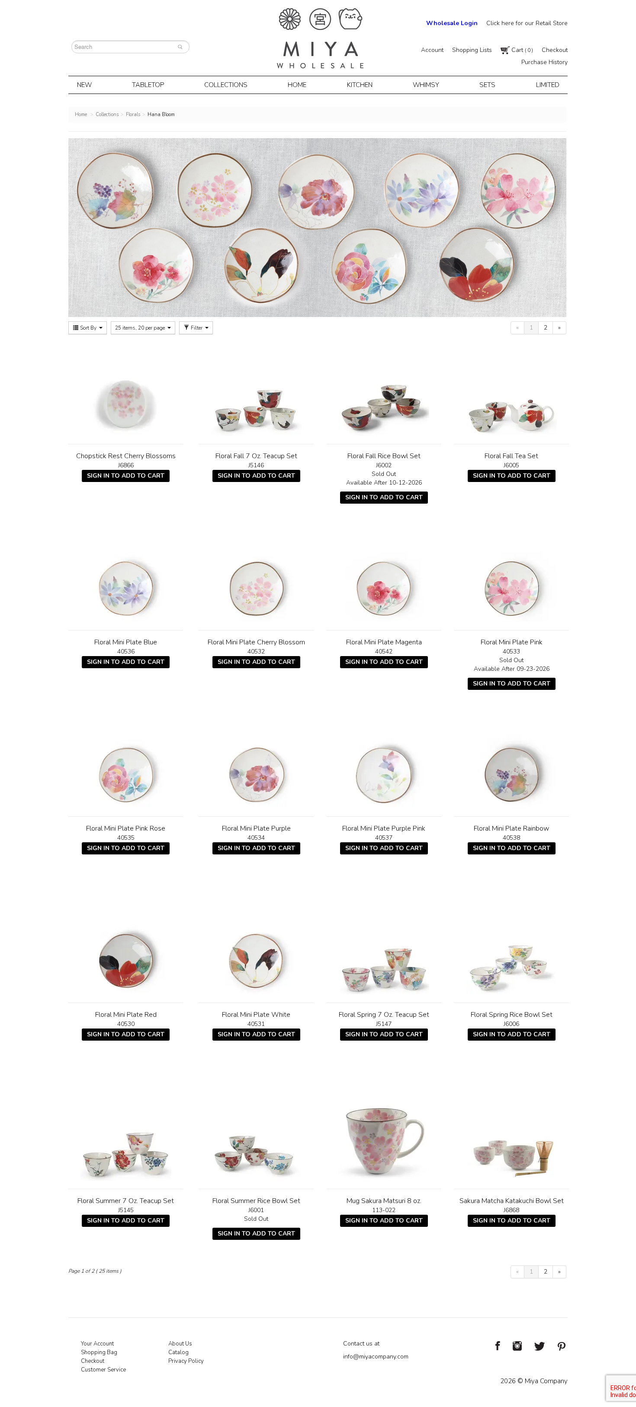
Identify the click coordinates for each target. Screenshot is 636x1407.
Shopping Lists (472, 50)
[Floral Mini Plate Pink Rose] (125, 762)
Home (297, 85)
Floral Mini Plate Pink (512, 642)
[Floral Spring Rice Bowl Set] (511, 949)
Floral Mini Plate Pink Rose (125, 828)
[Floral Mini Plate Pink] (511, 576)
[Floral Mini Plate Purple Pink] (384, 762)
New (84, 85)
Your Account (97, 1344)
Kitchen (360, 85)
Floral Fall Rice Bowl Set (384, 456)
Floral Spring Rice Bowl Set (511, 1014)
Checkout (555, 50)
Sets (487, 85)
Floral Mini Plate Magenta (384, 642)
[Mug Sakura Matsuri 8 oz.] (384, 1135)
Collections (225, 85)
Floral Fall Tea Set (511, 456)
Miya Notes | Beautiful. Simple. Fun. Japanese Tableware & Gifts (320, 38)
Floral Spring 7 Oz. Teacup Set (384, 1014)
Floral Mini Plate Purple (256, 828)
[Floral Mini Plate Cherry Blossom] (256, 576)
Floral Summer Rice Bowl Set (256, 1201)
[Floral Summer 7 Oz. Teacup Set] (125, 1135)
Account (432, 50)
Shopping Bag (99, 1352)
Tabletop (148, 85)
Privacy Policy (186, 1361)
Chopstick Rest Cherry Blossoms (126, 456)
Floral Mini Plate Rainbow (511, 828)
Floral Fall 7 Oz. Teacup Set (256, 456)
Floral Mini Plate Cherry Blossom (256, 642)
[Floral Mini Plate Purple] (256, 762)
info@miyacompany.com (375, 1356)
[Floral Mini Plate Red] (125, 949)
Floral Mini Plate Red (126, 1014)
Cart (521, 50)
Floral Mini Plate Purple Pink (383, 828)
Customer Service (103, 1370)
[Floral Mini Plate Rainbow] (511, 762)
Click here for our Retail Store (527, 23)
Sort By (88, 327)
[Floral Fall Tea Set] (511, 390)
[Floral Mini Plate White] (256, 949)
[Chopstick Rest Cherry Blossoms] (125, 390)
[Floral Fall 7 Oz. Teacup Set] (256, 390)
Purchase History (544, 62)
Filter (197, 327)
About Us (180, 1344)
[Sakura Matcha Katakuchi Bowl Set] (511, 1135)
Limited (547, 85)
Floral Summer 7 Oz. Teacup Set (125, 1201)
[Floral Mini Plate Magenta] (384, 576)
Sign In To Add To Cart (125, 476)
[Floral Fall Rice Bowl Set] (384, 390)
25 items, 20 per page (140, 327)
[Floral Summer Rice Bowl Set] (256, 1135)
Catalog (178, 1352)
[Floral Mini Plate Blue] (125, 576)
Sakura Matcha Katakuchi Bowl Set (511, 1201)
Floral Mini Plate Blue (125, 642)
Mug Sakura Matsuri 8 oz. (384, 1201)
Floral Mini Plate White (256, 1014)
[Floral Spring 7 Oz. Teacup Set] (384, 949)
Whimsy (426, 85)
